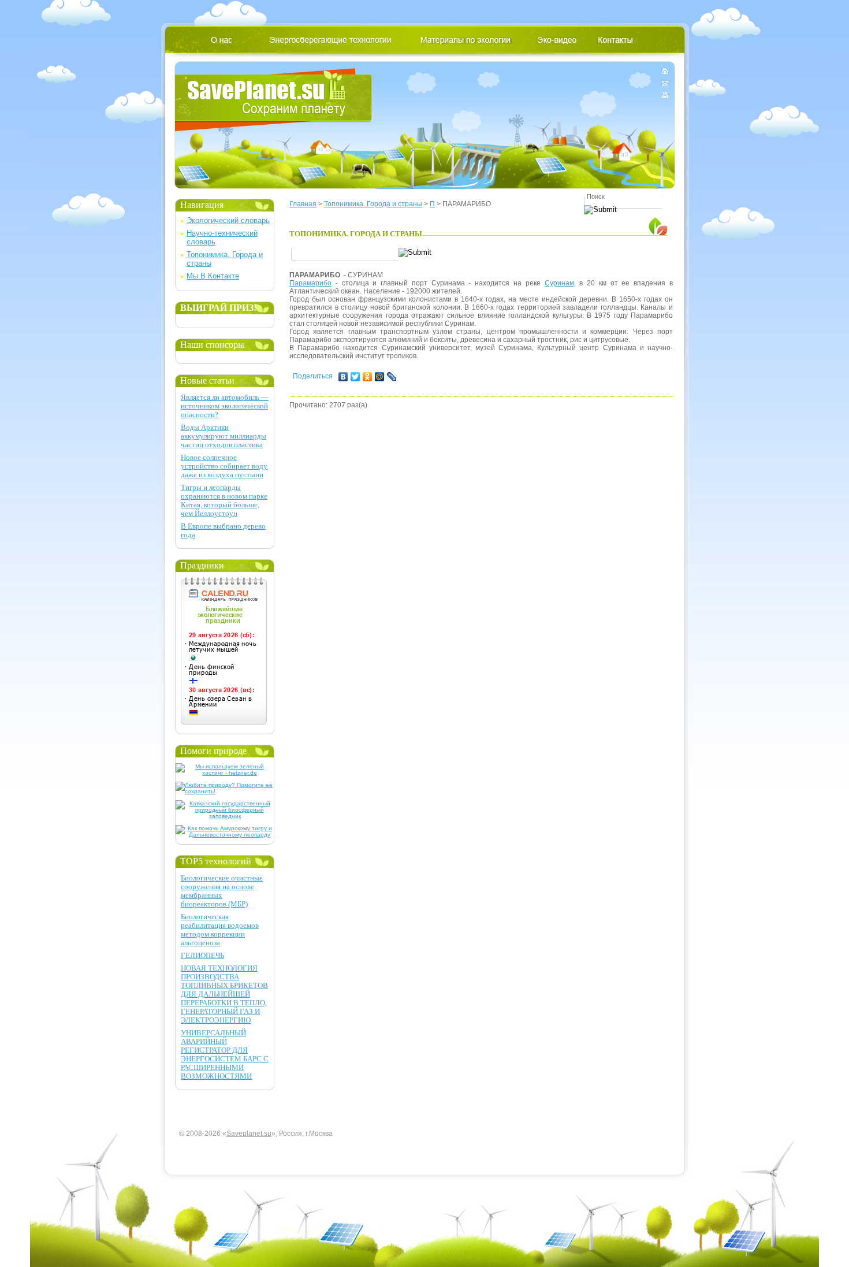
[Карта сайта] (665, 93)
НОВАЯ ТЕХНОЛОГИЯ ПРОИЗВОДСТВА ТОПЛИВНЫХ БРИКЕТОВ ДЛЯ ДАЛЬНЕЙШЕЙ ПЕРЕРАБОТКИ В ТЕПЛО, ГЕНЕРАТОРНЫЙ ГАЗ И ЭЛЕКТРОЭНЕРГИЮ (224, 994)
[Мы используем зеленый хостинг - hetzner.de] (225, 773)
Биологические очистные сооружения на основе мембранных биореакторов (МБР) (222, 891)
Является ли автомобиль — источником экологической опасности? (225, 406)
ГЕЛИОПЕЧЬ (202, 955)
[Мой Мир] (380, 376)
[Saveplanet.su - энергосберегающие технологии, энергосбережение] (273, 99)
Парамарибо (310, 283)
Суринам (559, 283)
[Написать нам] (665, 83)
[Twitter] (355, 376)
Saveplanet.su (248, 1133)
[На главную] (665, 73)
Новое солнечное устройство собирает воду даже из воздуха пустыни (224, 466)
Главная (302, 204)
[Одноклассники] (368, 376)
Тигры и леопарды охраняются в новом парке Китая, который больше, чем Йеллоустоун (224, 500)
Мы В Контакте (213, 276)
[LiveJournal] (392, 376)
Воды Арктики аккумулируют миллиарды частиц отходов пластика (223, 436)
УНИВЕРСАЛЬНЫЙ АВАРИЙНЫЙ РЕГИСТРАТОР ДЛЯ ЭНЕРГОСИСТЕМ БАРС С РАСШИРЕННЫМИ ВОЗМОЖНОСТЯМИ (225, 1054)
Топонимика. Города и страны (373, 204)
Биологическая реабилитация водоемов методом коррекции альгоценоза (220, 929)
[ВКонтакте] (343, 376)
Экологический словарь (228, 220)
